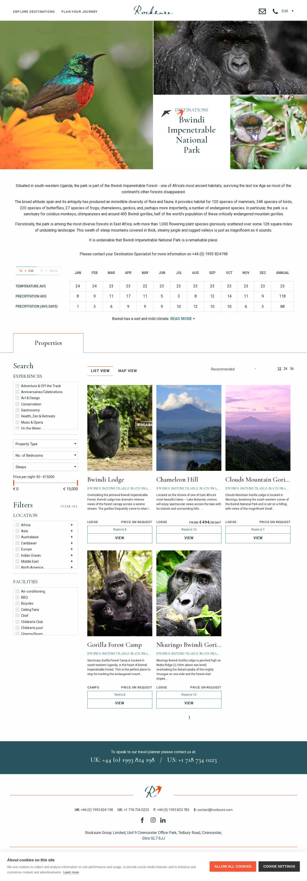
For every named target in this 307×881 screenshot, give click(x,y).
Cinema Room (32, 634)
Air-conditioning (33, 591)
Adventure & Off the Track (41, 386)
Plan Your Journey (79, 11)
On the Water (31, 428)
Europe (26, 549)
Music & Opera (32, 422)
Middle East (30, 561)
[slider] (13, 483)
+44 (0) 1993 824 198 (94, 810)
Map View (127, 371)
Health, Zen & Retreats (38, 416)
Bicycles (27, 603)
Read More (181, 318)
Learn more (71, 872)
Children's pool (32, 628)
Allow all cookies (232, 866)
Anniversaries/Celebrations (42, 392)
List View (100, 371)
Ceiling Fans (30, 610)
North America (32, 567)
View (119, 538)
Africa (25, 525)
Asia (24, 531)
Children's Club (32, 622)
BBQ (24, 597)
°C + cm (26, 271)
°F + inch (49, 271)
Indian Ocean (31, 555)
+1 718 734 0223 (133, 810)
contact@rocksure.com (213, 810)
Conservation (31, 404)
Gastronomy (30, 410)
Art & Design (30, 398)
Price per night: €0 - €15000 (33, 477)
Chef (25, 616)
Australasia (29, 537)
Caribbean (29, 543)
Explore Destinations (34, 11)
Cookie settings (279, 866)
